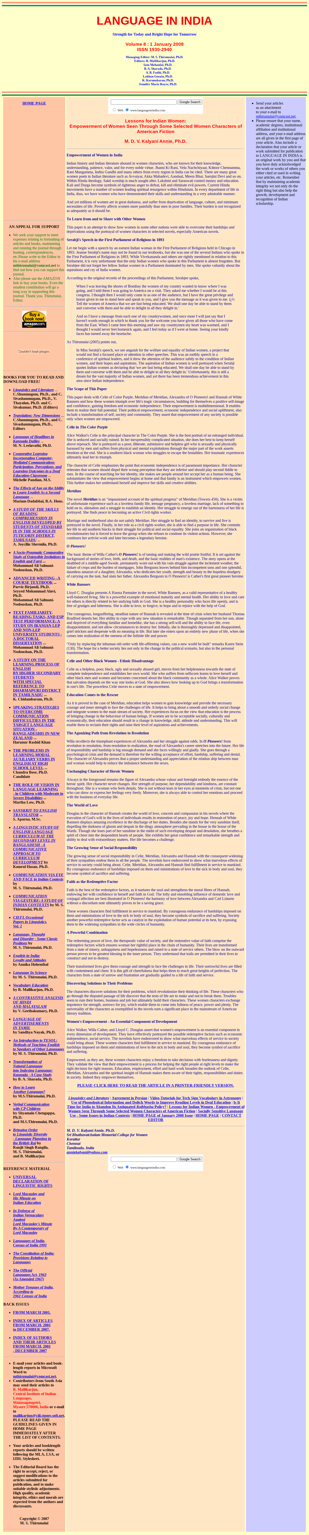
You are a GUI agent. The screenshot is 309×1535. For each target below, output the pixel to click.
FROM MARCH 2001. (32, 1312)
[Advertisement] (34, 127)
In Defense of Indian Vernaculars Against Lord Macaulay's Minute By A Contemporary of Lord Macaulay (32, 1222)
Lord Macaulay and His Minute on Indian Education (28, 1198)
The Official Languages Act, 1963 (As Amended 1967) (29, 1274)
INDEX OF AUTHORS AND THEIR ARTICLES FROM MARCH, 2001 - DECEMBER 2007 (34, 1344)
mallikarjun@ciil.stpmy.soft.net (38, 1415)
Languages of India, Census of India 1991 (30, 1243)
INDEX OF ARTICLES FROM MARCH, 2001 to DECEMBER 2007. (33, 1325)
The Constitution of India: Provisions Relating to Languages (33, 1257)
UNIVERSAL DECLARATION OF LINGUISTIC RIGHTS (32, 1181)
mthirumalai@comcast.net (34, 1376)
